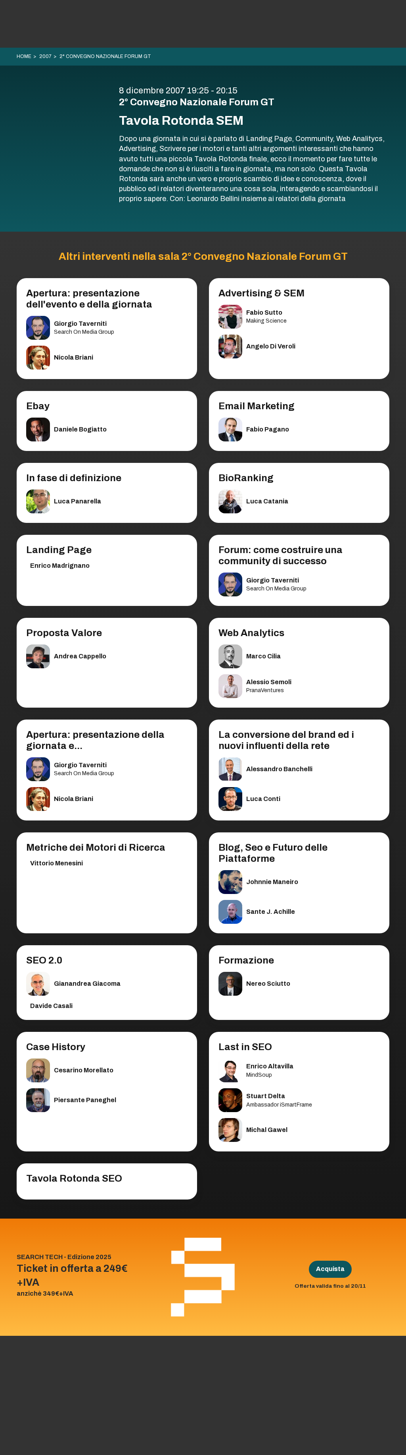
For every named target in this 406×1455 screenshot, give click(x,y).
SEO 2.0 (44, 960)
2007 (45, 56)
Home (24, 56)
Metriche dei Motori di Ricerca (95, 847)
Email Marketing (256, 406)
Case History (55, 1047)
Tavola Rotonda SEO (74, 1178)
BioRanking (246, 478)
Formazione (246, 960)
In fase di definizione (73, 478)
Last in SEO (245, 1047)
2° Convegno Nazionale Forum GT (105, 56)
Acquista (330, 1268)
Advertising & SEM (261, 293)
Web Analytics (251, 633)
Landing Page (59, 550)
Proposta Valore (64, 633)
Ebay (38, 406)
